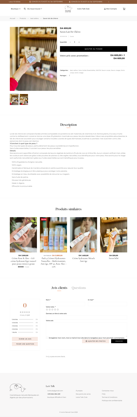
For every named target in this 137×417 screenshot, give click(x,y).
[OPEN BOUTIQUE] (20, 9)
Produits (23, 18)
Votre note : (51, 307)
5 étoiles (15, 319)
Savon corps (106, 70)
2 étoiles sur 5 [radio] (49, 309)
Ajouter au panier (93, 49)
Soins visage (79, 73)
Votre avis (49, 321)
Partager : (63, 75)
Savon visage (115, 70)
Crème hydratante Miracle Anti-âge (83, 259)
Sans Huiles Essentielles (87, 70)
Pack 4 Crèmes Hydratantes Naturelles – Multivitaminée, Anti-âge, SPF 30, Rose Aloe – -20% (53, 262)
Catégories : (64, 70)
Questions (79, 288)
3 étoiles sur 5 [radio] (52, 309)
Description (68, 125)
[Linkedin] (52, 399)
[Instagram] (50, 399)
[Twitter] (49, 399)
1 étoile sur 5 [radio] (47, 309)
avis (72, 36)
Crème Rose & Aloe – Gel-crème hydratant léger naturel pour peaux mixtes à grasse (23, 261)
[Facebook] (69, 75)
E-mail (91, 300)
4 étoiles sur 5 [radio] (55, 309)
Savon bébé (114, 258)
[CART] (124, 8)
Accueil (12, 18)
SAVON (98, 70)
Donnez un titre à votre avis (56, 313)
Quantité (63, 42)
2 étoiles (15, 329)
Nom (48, 300)
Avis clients (59, 288)
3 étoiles (15, 326)
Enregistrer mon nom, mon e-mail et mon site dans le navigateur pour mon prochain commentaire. (87, 338)
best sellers (34, 18)
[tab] (68, 125)
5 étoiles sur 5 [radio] (58, 309)
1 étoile (14, 332)
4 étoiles (15, 323)
